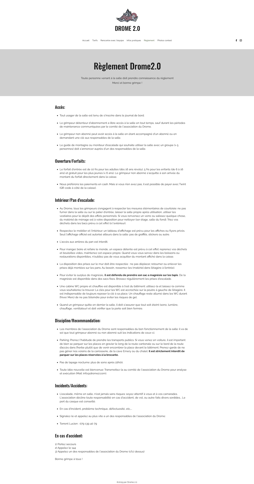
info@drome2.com (94, 373)
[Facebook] (236, 40)
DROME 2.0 (127, 28)
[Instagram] (240, 40)
